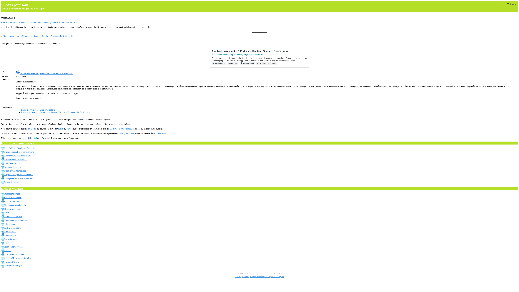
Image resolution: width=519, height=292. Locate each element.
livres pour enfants (127, 133)
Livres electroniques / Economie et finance (39, 110)
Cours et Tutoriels (11, 201)
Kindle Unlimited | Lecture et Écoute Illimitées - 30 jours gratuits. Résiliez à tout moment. (39, 22)
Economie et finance (31, 36)
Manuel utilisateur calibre (15, 171)
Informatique (9, 224)
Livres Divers (10, 235)
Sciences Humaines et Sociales (17, 258)
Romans (7, 250)
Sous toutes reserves (12, 163)
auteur (60, 129)
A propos (245, 277)
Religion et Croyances (13, 247)
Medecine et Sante (12, 239)
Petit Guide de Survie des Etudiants (19, 148)
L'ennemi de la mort (12, 167)
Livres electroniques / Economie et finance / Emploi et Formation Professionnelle (55, 112)
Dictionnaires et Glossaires (15, 205)
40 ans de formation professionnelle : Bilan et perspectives (46, 73)
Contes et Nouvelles (12, 197)
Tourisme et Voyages (13, 266)
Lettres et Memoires (12, 228)
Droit (6, 213)
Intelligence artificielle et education (19, 178)
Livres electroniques (11, 36)
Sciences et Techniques (14, 254)
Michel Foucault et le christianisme (19, 152)
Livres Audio (10, 231)
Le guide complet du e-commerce (18, 174)
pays (69, 129)
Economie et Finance (13, 216)
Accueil (238, 277)
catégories (32, 129)
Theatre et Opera (11, 262)
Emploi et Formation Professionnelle (57, 36)
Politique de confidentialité (260, 277)
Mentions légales (277, 277)
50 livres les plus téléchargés (122, 129)
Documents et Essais (13, 209)
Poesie (7, 243)
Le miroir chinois (11, 182)
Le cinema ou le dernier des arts (17, 156)
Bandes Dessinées (12, 194)
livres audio (162, 133)
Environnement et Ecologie (16, 220)
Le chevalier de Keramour (15, 159)
